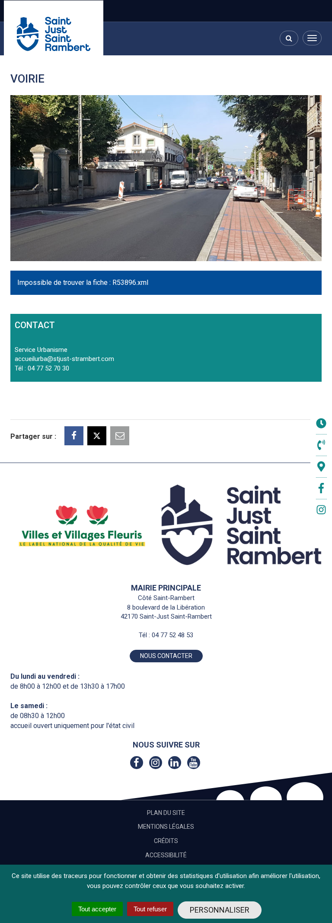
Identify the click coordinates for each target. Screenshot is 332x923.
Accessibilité (166, 855)
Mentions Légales (166, 826)
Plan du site (166, 812)
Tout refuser (150, 909)
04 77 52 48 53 (172, 635)
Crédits (166, 840)
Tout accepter (97, 909)
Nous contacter (166, 655)
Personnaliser (219, 909)
